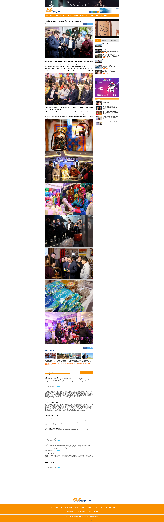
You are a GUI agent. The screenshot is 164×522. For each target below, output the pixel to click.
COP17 (87, 15)
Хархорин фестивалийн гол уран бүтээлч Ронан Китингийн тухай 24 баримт (110, 107)
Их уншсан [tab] (104, 40)
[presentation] (98, 40)
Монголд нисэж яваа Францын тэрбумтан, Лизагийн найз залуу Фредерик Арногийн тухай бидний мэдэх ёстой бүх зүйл (110, 50)
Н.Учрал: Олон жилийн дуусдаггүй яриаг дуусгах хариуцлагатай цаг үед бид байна (110, 117)
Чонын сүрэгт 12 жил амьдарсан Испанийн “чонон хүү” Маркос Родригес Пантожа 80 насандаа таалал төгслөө (110, 55)
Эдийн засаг (58, 15)
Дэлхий (69, 15)
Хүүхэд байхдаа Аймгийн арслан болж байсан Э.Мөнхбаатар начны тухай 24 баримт (110, 112)
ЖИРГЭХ (91, 24)
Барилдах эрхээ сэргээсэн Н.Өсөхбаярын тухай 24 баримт (109, 71)
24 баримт (76, 15)
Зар (90, 511)
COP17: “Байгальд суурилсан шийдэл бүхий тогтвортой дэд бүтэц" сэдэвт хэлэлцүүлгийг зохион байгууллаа (50, 361)
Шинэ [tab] (98, 40)
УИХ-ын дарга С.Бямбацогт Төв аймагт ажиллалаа (87, 361)
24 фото (82, 15)
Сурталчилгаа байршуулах (81, 511)
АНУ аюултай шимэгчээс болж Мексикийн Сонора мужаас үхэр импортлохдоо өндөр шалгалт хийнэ (109, 44)
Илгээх (86, 372)
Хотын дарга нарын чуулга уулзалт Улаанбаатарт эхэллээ (75, 361)
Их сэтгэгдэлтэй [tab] (113, 40)
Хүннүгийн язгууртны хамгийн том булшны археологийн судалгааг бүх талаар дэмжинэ (62, 361)
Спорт (92, 15)
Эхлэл (47, 15)
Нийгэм (64, 15)
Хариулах (58, 386)
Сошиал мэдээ (103, 15)
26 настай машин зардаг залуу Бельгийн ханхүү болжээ (110, 60)
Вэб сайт (94, 511)
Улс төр (51, 15)
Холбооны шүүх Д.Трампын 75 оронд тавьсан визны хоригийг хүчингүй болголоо (110, 66)
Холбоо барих (70, 511)
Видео (97, 15)
